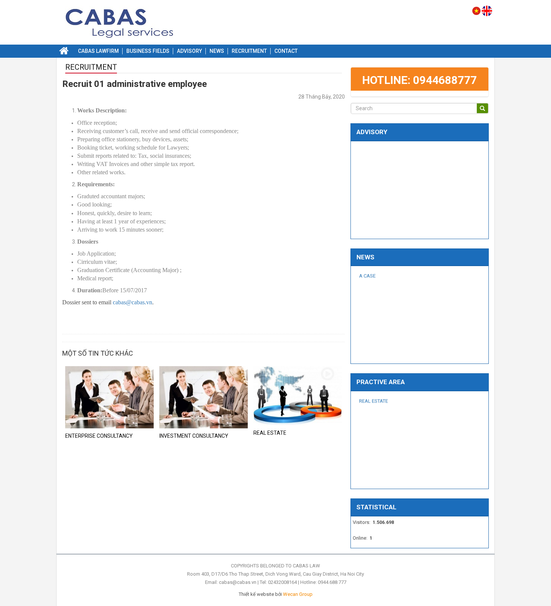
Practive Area (380, 382)
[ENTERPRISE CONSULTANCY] (109, 397)
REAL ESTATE (269, 433)
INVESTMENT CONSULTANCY (193, 436)
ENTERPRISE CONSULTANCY (99, 436)
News (365, 257)
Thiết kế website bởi (276, 594)
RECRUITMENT (91, 67)
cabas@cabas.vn (132, 302)
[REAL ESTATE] (297, 395)
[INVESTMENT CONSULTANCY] (203, 397)
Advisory (371, 132)
